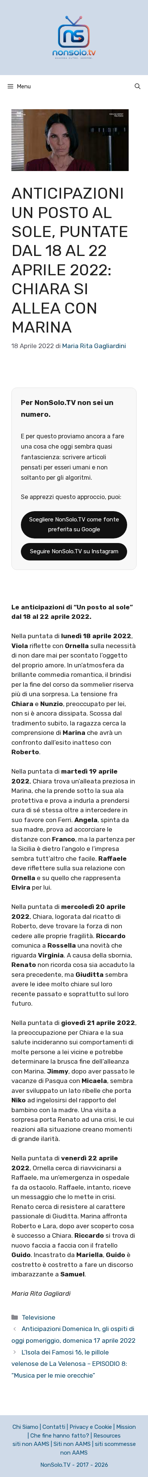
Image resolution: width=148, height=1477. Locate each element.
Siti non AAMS (72, 1444)
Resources (107, 1435)
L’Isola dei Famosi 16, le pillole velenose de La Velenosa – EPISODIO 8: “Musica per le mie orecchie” (69, 1363)
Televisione (38, 1317)
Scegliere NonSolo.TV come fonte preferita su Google (74, 524)
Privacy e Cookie (90, 1427)
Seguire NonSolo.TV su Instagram (74, 551)
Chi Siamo (25, 1427)
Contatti (54, 1427)
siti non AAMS (31, 1444)
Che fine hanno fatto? (59, 1435)
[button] (137, 86)
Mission (126, 1427)
